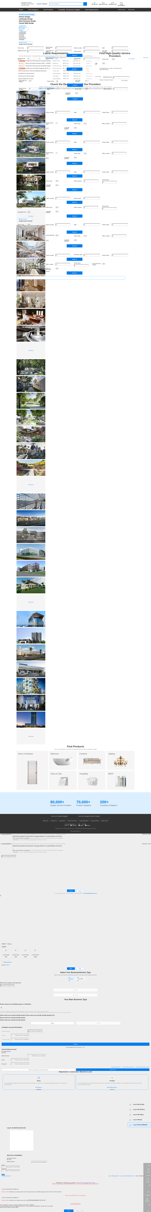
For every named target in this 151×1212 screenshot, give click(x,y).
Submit (75, 990)
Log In (3, 1174)
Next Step (75, 995)
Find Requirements (91, 10)
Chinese (44, 4)
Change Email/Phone (80, 1210)
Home (21, 10)
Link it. (83, 1047)
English (39, 4)
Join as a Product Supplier (59, 816)
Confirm (71, 890)
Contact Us (54, 820)
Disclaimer (62, 820)
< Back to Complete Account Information (38, 1069)
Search (74, 55)
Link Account (113, 1069)
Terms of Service (72, 820)
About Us (45, 820)
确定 (71, 968)
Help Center (121, 9)
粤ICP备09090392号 (75, 831)
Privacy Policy (95, 820)
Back (52, 1023)
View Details (131, 58)
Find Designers (33, 10)
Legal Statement (83, 820)
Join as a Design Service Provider (89, 816)
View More (145, 57)
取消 (80, 968)
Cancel (80, 890)
